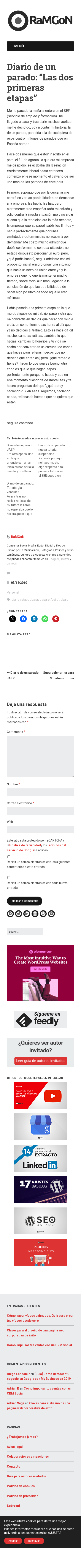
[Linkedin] (26, 916)
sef (54, 599)
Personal (13, 592)
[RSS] (10, 916)
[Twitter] (18, 916)
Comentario (16, 732)
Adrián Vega (15, 1403)
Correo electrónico (20, 803)
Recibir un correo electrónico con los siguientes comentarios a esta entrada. (38, 864)
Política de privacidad (25, 845)
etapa (25, 599)
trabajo (63, 599)
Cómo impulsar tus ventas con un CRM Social (39, 1345)
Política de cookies (21, 1486)
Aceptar (13, 1540)
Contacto (13, 1466)
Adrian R (13, 1388)
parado (36, 599)
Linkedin (12, 563)
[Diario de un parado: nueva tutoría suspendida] (54, 460)
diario (15, 599)
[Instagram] (35, 916)
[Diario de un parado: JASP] (22, 458)
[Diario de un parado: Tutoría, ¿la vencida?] (22, 498)
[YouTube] (51, 916)
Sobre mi (13, 1505)
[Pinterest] (43, 916)
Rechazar (34, 1540)
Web (10, 822)
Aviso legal (15, 1446)
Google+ (54, 559)
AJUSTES (54, 1533)
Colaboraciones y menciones (28, 1456)
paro (46, 599)
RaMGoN (17, 537)
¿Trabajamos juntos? (22, 1437)
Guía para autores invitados (26, 1476)
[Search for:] (25, 931)
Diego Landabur (18, 1374)
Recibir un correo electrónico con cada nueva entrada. (37, 885)
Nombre (13, 784)
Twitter (65, 559)
